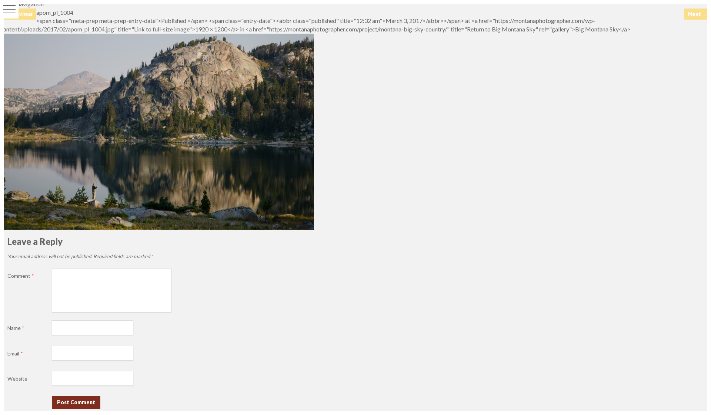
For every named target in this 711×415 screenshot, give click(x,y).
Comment (20, 276)
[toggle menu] (9, 9)
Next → (697, 14)
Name (15, 328)
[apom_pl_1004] (157, 227)
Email (15, 353)
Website (17, 378)
